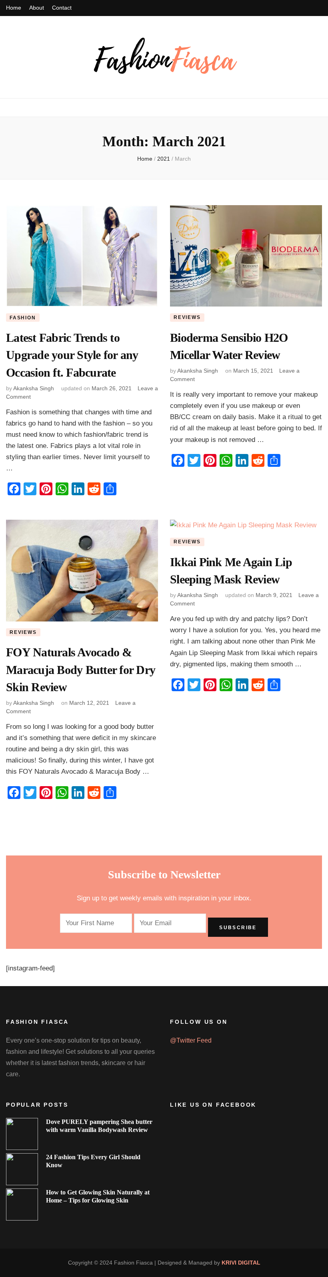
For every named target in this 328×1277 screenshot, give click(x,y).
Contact (62, 7)
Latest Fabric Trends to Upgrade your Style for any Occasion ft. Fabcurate (72, 355)
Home (13, 7)
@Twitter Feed (191, 1040)
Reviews (187, 317)
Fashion (23, 318)
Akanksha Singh (33, 388)
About (36, 7)
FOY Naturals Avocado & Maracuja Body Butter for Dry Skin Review (80, 670)
